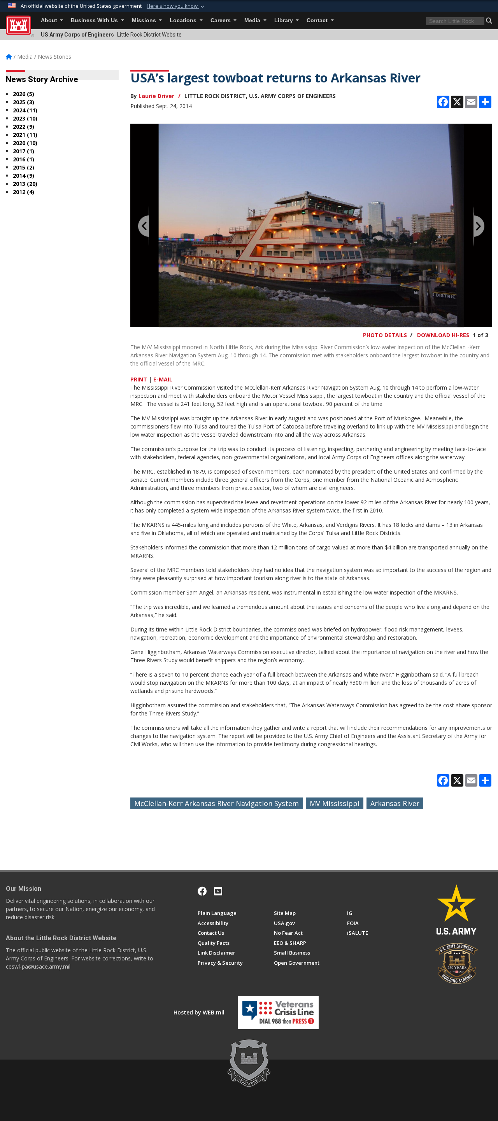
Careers (221, 20)
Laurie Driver (156, 96)
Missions (145, 20)
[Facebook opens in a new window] (202, 891)
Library (284, 20)
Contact (318, 20)
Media (253, 20)
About (50, 20)
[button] (176, 6)
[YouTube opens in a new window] (218, 891)
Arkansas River (394, 803)
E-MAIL (162, 379)
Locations (184, 20)
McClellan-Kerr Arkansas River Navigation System (216, 803)
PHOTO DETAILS (385, 335)
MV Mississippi (334, 803)
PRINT (138, 379)
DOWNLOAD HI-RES (443, 335)
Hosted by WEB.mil (199, 1012)
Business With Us (95, 20)
